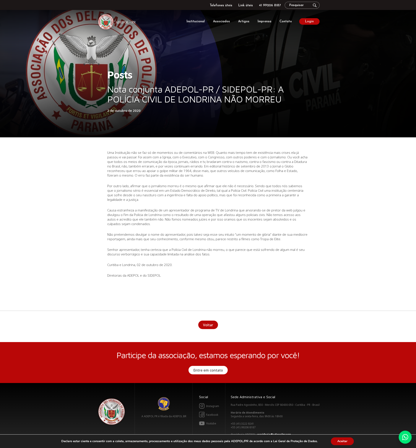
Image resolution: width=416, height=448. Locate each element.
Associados (221, 21)
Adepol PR (118, 22)
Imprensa (264, 21)
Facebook (212, 415)
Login (309, 21)
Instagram (212, 406)
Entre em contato (208, 370)
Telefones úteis (221, 5)
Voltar (208, 325)
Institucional (196, 21)
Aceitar (342, 441)
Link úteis (245, 5)
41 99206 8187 (270, 5)
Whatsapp (405, 437)
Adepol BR (163, 403)
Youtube (211, 423)
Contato (286, 21)
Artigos (243, 21)
